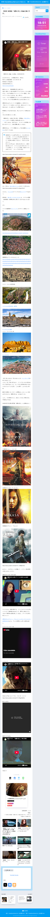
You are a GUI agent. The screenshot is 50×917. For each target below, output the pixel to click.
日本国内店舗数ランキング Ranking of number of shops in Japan (41, 111)
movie (29, 810)
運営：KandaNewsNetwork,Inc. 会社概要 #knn (37, 1)
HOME (26, 911)
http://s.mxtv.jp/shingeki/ (8, 85)
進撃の (22, 816)
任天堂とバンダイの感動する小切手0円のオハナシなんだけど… (41, 117)
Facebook (9, 887)
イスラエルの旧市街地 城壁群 (9, 306)
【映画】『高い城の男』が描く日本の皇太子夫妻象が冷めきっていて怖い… (41, 124)
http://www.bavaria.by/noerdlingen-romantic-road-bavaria (15, 233)
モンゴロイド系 (25, 378)
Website (14, 887)
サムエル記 (10, 191)
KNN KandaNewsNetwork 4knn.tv (13, 2)
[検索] (47, 10)
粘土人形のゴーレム (14, 186)
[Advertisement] (16, 29)
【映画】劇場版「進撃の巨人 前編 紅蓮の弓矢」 (16, 814)
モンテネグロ (5, 354)
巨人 (29, 814)
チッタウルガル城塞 (7, 329)
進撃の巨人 (28, 816)
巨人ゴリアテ (23, 191)
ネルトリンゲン (14, 208)
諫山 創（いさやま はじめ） (14, 197)
